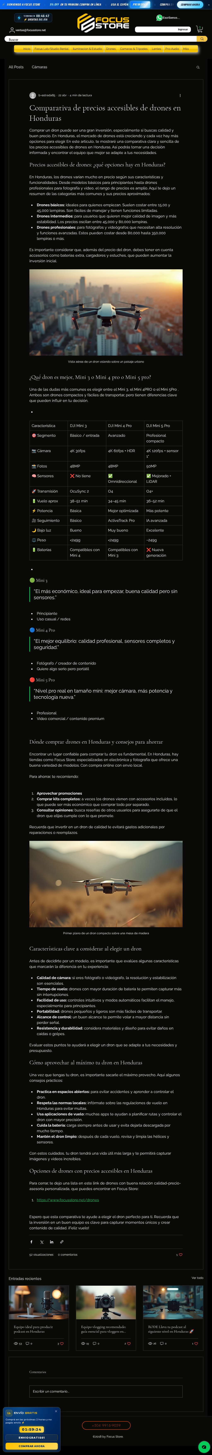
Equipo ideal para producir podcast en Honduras (33, 1329)
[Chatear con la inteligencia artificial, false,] (204, 1447)
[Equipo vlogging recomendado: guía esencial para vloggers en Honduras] (106, 1302)
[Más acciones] (180, 95)
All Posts (16, 67)
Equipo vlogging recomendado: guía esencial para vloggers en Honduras (103, 1329)
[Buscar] (202, 39)
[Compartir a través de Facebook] (31, 1242)
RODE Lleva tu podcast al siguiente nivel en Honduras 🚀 (171, 1329)
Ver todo (197, 1277)
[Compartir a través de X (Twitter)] (41, 1242)
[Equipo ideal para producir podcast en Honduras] (39, 1302)
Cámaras (39, 67)
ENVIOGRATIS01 (32, 1437)
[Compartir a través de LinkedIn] (52, 1242)
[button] (200, 29)
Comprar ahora (190, 4)
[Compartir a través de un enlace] (62, 1242)
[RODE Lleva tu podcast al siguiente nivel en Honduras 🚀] (173, 1302)
